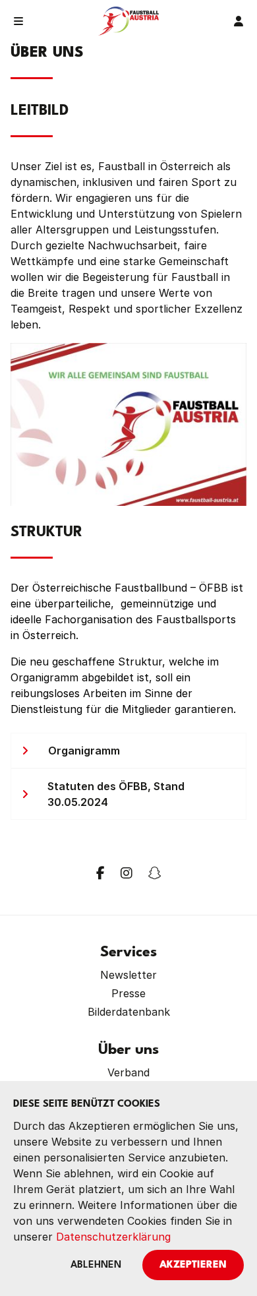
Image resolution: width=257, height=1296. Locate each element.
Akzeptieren (193, 1265)
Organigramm (84, 750)
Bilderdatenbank (129, 1011)
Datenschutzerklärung (113, 1236)
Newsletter (128, 974)
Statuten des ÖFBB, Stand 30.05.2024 (116, 794)
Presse (128, 993)
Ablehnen (96, 1265)
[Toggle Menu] (18, 21)
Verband (128, 1072)
